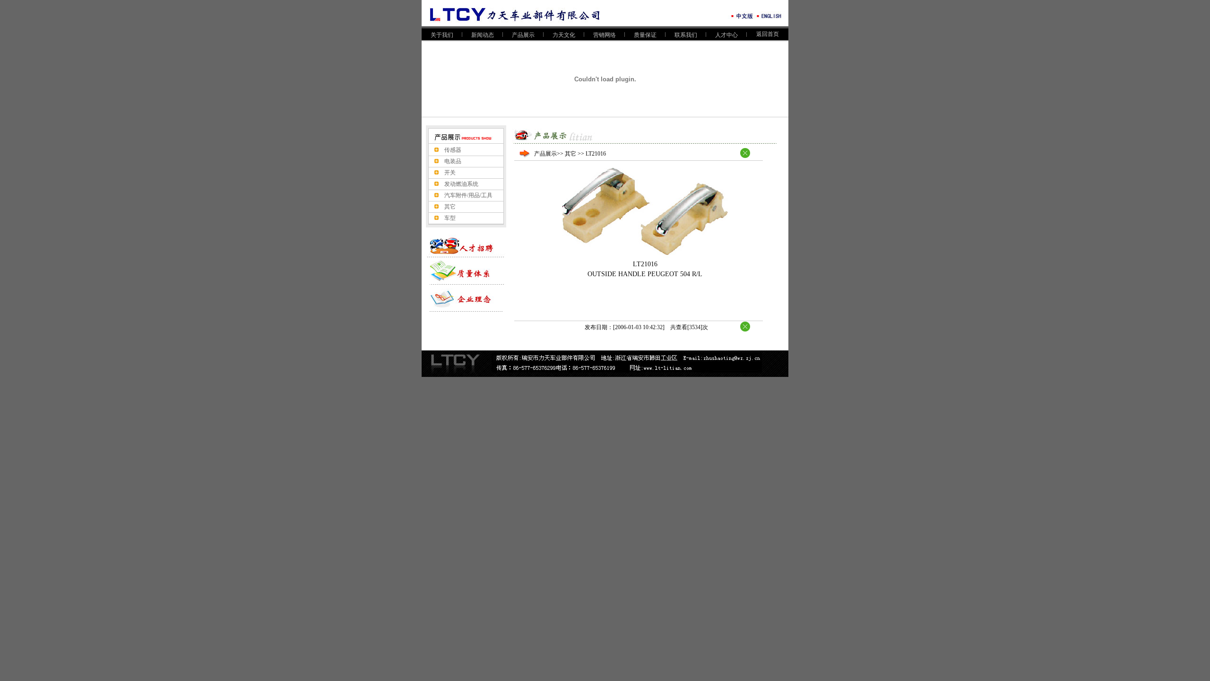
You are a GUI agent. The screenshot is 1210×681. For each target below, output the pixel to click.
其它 (450, 206)
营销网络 (604, 35)
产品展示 (523, 35)
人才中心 (726, 35)
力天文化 (564, 35)
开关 (450, 172)
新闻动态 (482, 35)
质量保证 (645, 35)
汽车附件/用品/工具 (468, 195)
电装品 (452, 161)
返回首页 (767, 34)
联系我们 (685, 35)
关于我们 (442, 35)
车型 (450, 218)
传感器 (452, 150)
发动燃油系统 (461, 184)
